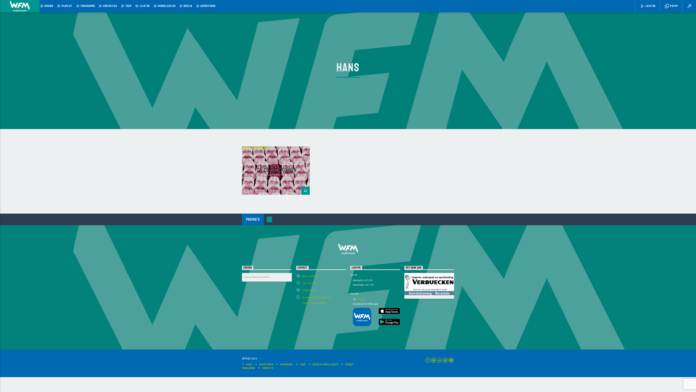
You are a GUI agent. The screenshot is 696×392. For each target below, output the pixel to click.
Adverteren (208, 6)
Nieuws (48, 6)
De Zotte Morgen (277, 169)
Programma (88, 6)
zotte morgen (260, 150)
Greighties (110, 6)
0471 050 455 (309, 283)
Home (249, 364)
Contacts (267, 368)
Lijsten (145, 6)
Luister (650, 6)
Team (128, 6)
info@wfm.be (309, 290)
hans (246, 150)
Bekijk (188, 6)
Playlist (67, 6)
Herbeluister (167, 6)
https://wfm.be (310, 276)
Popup (674, 6)
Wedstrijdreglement (325, 364)
